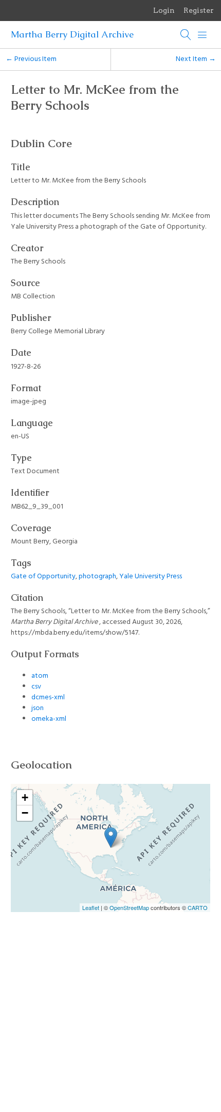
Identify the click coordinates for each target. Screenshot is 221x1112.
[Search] (186, 35)
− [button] (25, 812)
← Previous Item (31, 59)
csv (36, 687)
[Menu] (202, 35)
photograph (97, 576)
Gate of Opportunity (43, 576)
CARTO (198, 907)
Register (198, 10)
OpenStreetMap (129, 907)
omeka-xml (48, 719)
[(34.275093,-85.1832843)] (110, 837)
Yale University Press (150, 576)
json (37, 708)
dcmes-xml (48, 697)
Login (164, 10)
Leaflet (90, 907)
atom (39, 676)
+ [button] (25, 797)
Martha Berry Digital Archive (72, 34)
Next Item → (196, 59)
